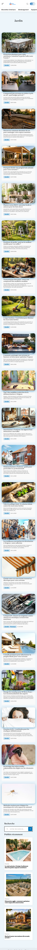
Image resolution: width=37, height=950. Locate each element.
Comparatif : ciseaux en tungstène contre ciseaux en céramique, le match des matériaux (18, 617)
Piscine (7, 864)
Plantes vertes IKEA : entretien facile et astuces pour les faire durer (17, 206)
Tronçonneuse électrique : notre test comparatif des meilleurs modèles (16, 280)
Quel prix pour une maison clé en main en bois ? (17, 936)
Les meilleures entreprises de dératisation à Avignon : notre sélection (18, 542)
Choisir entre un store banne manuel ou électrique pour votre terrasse (17, 579)
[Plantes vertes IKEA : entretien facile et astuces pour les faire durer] (18, 193)
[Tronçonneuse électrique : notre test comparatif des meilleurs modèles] (18, 268)
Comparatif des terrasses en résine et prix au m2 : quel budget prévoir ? (18, 94)
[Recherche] (27, 4)
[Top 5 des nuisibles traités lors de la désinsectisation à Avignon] (18, 380)
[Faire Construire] (12, 4)
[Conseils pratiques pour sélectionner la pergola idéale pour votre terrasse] (18, 643)
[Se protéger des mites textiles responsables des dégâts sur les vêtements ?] (18, 755)
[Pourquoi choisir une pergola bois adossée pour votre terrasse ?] (18, 156)
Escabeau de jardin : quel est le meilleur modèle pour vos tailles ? (17, 243)
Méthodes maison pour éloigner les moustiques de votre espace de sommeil (17, 806)
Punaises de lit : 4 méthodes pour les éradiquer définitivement (16, 730)
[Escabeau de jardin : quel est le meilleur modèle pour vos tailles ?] (18, 230)
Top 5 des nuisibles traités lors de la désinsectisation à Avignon (15, 393)
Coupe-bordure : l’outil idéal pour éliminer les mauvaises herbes (18, 319)
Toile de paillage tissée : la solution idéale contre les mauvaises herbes (17, 505)
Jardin (6, 65)
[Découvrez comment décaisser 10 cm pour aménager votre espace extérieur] (18, 119)
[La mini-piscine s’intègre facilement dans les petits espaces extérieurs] (18, 850)
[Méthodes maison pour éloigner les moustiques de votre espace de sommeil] (18, 794)
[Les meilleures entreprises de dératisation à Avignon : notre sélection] (18, 529)
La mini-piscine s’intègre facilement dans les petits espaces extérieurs (16, 866)
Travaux (13, 626)
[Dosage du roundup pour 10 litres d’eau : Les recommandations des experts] (18, 680)
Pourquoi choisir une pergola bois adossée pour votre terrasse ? (18, 168)
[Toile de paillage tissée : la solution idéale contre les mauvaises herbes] (18, 492)
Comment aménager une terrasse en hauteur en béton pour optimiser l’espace (18, 356)
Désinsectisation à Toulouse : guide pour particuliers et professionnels (17, 467)
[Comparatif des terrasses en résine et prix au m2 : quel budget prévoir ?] (18, 81)
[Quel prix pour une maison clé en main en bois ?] (18, 920)
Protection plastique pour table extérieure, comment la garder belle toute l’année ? (18, 56)
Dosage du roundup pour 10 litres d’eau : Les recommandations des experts (17, 693)
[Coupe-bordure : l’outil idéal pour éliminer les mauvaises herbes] (18, 306)
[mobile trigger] (3, 4)
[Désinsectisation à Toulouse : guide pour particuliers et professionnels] (18, 455)
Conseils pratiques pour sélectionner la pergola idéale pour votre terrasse (17, 655)
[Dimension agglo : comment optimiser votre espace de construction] (18, 885)
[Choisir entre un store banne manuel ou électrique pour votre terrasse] (18, 567)
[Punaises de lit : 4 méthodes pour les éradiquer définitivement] (18, 717)
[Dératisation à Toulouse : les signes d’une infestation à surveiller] (18, 418)
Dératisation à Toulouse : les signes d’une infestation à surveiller (17, 430)
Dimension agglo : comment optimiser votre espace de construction (17, 901)
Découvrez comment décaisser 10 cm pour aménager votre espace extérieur (17, 131)
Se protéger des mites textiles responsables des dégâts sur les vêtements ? (18, 768)
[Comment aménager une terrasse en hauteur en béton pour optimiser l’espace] (18, 343)
